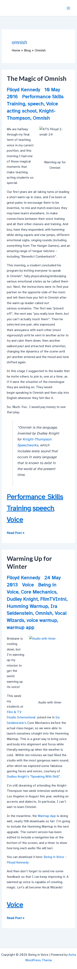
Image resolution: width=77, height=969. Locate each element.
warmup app (20, 627)
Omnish (41, 118)
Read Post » (15, 533)
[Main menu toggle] (68, 8)
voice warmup (42, 620)
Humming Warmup (27, 606)
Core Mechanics (38, 592)
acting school (22, 111)
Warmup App (47, 816)
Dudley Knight (22, 599)
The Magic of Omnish (37, 78)
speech (36, 104)
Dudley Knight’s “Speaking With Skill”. (34, 777)
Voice (52, 104)
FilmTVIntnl (53, 599)
